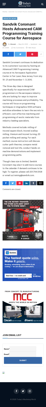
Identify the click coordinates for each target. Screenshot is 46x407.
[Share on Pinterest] (32, 54)
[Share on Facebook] (8, 54)
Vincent (13, 44)
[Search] (42, 4)
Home (5, 12)
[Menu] (4, 4)
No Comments (19, 48)
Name (6, 349)
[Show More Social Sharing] (41, 54)
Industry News (10, 18)
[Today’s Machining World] (24, 4)
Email (6, 354)
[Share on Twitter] (20, 54)
